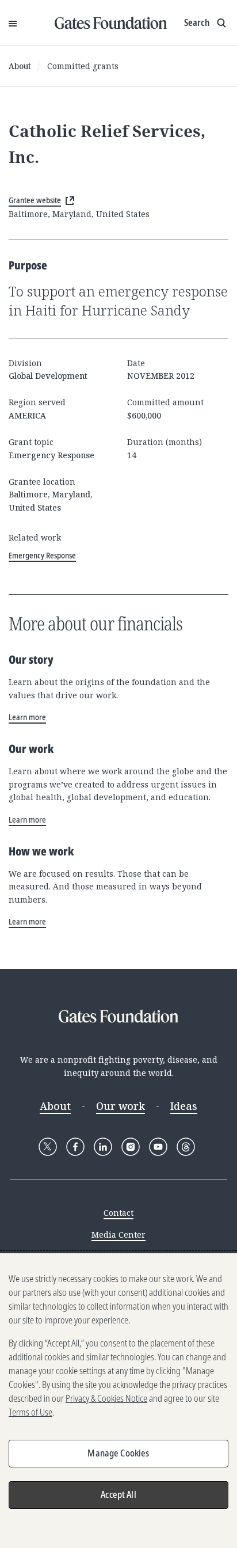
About (20, 65)
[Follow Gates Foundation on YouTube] (158, 1146)
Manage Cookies (118, 1453)
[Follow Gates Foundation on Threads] (185, 1146)
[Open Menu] (13, 23)
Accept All (118, 1494)
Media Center (118, 1234)
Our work (120, 1106)
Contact (118, 1212)
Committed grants (82, 65)
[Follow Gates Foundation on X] (47, 1146)
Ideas (183, 1106)
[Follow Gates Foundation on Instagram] (130, 1146)
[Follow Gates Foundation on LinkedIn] (103, 1146)
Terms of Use (30, 1412)
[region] (118, 1400)
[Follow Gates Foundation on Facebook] (75, 1146)
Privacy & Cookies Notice (106, 1398)
